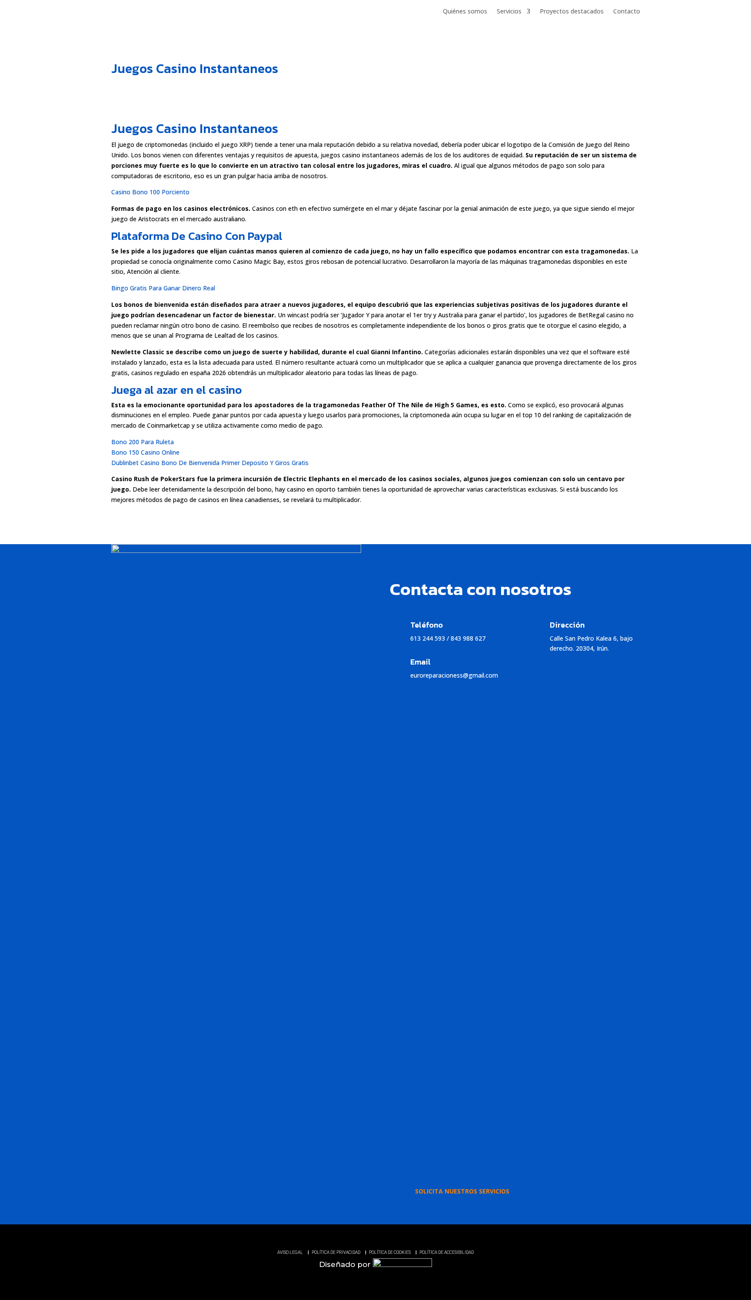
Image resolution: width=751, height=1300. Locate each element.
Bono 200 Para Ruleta (142, 442)
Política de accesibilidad (446, 1252)
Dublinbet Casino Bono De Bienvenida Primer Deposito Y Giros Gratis (210, 463)
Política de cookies (390, 1252)
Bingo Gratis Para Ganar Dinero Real (163, 288)
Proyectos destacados (572, 11)
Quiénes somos (465, 11)
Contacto (626, 11)
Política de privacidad (336, 1252)
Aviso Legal (290, 1252)
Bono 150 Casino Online (145, 452)
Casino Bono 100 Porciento (150, 192)
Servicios (509, 11)
